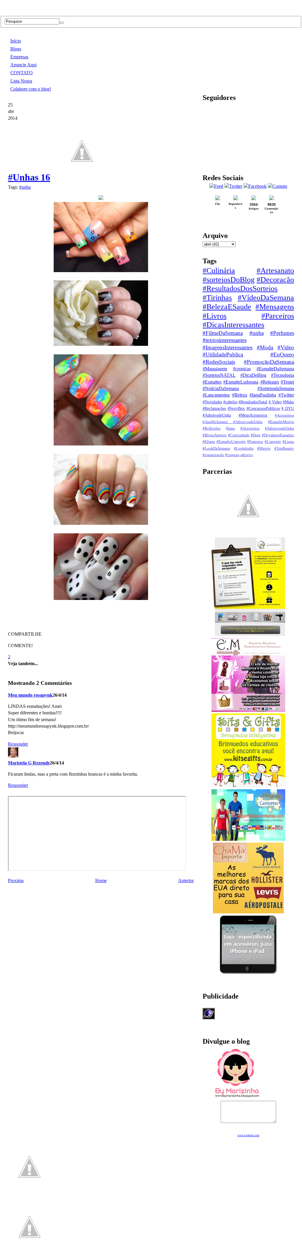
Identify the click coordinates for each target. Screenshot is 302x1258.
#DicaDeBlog (253, 375)
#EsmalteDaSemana (275, 368)
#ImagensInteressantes (227, 347)
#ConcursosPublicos (263, 408)
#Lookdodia (244, 448)
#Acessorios (250, 428)
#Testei (287, 381)
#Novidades (212, 401)
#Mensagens (274, 306)
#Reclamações (214, 408)
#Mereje (263, 448)
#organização (213, 455)
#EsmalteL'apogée (231, 442)
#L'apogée (273, 442)
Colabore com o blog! (30, 88)
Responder (18, 743)
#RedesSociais (219, 362)
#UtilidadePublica (223, 354)
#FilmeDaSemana (223, 333)
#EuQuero (282, 354)
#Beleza (239, 394)
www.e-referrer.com (248, 1135)
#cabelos (230, 401)
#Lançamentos (216, 394)
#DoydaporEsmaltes (278, 435)
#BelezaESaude (227, 306)
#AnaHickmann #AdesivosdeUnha (232, 422)
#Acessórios (284, 415)
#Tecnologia (282, 375)
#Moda (265, 347)
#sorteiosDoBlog (229, 279)
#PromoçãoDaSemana (269, 362)
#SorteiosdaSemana (275, 388)
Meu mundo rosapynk (30, 695)
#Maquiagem (215, 368)
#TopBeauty (284, 448)
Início (15, 40)
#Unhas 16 (29, 177)
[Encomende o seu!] (29, 1254)
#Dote (255, 435)
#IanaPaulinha (263, 394)
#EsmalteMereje (281, 422)
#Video (286, 347)
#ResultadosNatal (253, 401)
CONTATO (21, 72)
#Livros (214, 316)
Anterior (186, 880)
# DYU (287, 408)
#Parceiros (277, 316)
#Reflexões (212, 428)
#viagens (232, 455)
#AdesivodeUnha (217, 415)
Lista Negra (21, 80)
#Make (288, 401)
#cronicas (242, 368)
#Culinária (219, 270)
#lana (230, 428)
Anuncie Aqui (23, 64)
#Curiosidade (239, 435)
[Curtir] (81, 177)
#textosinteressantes (225, 340)
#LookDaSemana (216, 448)
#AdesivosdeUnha (279, 428)
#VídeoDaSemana (266, 297)
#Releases (269, 381)
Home (101, 880)
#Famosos (255, 442)
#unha (25, 187)
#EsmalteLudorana (240, 381)
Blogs (15, 48)
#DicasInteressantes (233, 324)
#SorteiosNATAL (219, 375)
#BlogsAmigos (214, 435)
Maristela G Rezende (29, 762)
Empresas (19, 56)
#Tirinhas (217, 297)
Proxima (16, 880)
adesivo (246, 455)
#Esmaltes (212, 381)
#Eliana (209, 442)
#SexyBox (236, 408)
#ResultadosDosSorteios (240, 288)
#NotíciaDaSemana (221, 388)
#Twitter (286, 394)
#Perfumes (282, 333)
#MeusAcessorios (253, 415)
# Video (275, 401)
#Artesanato (275, 270)
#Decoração (275, 279)
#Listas (288, 442)
